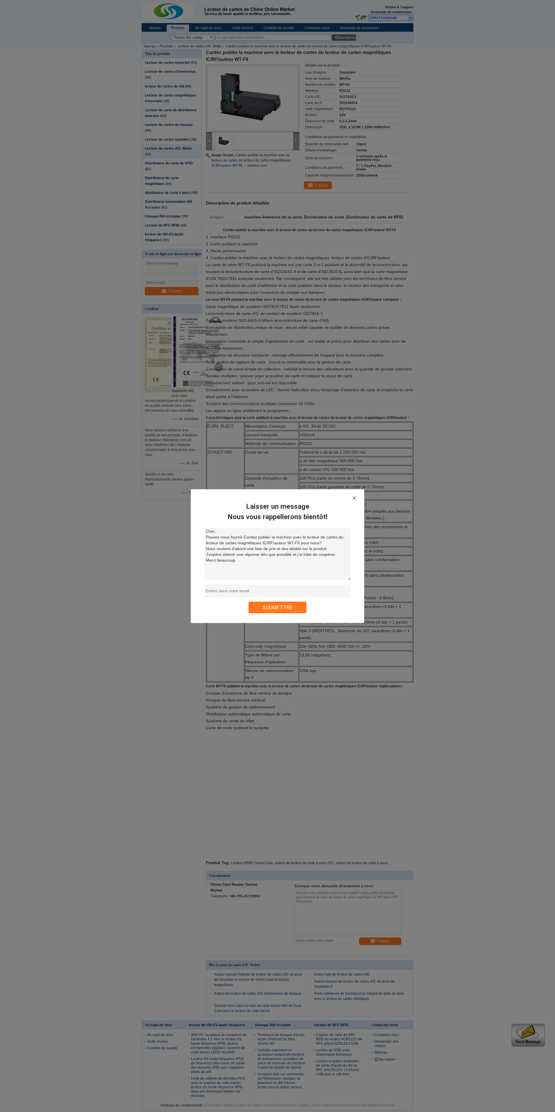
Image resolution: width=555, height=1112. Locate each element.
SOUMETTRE (277, 607)
